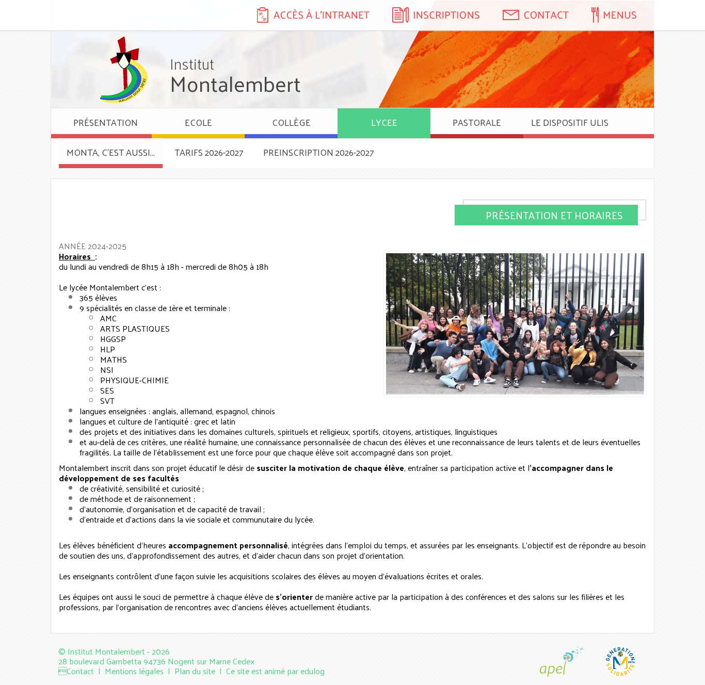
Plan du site (194, 670)
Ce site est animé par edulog (275, 670)
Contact (80, 670)
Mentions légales (134, 670)
